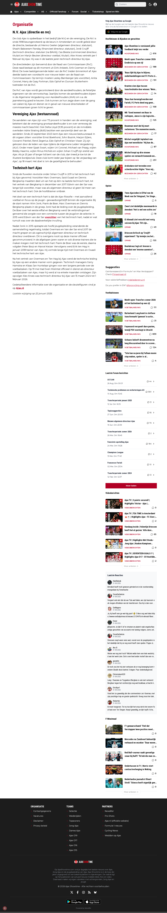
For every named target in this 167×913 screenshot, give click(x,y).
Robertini (116, 701)
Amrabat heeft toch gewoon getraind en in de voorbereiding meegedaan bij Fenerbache (130, 588)
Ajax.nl (20, 288)
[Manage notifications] (5, 908)
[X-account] (71, 892)
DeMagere (117, 608)
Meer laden (131, 486)
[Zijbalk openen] (11, 4)
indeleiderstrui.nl (136, 280)
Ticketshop (98, 12)
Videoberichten (132, 508)
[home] (11, 12)
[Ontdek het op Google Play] (74, 901)
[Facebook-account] (77, 892)
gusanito (116, 661)
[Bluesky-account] (95, 892)
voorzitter (50, 217)
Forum (75, 12)
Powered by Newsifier (83, 908)
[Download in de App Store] (92, 901)
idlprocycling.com (135, 285)
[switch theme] (150, 4)
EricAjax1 (116, 688)
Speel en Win (112, 12)
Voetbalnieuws (132, 307)
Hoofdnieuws (132, 53)
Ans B (115, 648)
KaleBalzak (117, 581)
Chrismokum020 (119, 674)
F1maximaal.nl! (119, 274)
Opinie (128, 200)
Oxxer (115, 621)
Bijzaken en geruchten (136, 67)
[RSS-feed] (89, 892)
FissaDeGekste (118, 594)
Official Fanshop (58, 12)
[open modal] (155, 4)
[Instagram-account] (83, 892)
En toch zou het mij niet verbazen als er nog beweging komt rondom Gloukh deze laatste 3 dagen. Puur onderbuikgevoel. (131, 668)
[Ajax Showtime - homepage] (28, 4)
